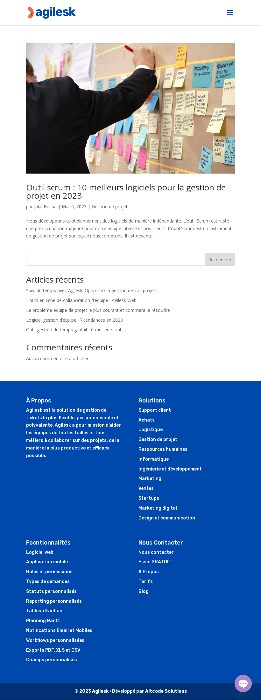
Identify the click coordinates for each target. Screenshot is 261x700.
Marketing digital (157, 508)
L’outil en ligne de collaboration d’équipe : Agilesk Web (81, 300)
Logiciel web (39, 552)
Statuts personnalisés (51, 591)
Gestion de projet (110, 206)
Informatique (153, 459)
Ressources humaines (162, 449)
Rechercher (219, 260)
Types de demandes (48, 581)
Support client (154, 410)
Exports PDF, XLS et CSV (53, 650)
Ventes (146, 488)
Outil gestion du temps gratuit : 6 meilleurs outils (76, 329)
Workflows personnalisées (55, 640)
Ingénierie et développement (170, 469)
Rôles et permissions (49, 571)
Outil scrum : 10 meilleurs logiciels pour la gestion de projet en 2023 (126, 191)
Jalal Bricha (45, 206)
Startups (148, 498)
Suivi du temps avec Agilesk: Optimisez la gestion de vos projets (92, 290)
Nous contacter (156, 552)
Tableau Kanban (44, 611)
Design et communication (166, 518)
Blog (143, 591)
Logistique (150, 429)
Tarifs (145, 581)
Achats (146, 420)
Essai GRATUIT (155, 562)
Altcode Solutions (166, 691)
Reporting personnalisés (54, 601)
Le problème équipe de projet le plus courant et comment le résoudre (98, 310)
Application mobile (47, 562)
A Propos (148, 571)
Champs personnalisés (51, 659)
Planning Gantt (43, 620)
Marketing (149, 478)
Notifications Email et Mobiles (59, 630)
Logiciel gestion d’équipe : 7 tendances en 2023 (74, 320)
